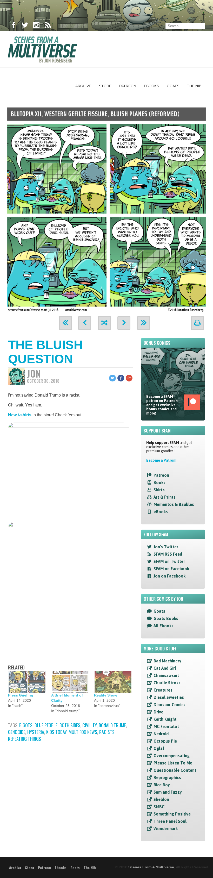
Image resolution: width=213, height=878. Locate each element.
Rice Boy (162, 784)
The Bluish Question (45, 352)
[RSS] (48, 26)
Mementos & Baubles (174, 504)
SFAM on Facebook (171, 568)
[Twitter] (25, 26)
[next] (123, 323)
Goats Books (166, 618)
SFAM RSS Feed (168, 554)
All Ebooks (164, 625)
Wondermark (166, 828)
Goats (173, 86)
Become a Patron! (161, 460)
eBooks (161, 511)
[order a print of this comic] (197, 323)
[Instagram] (36, 26)
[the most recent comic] (143, 323)
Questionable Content (175, 770)
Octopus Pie (165, 741)
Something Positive (172, 814)
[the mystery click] (104, 323)
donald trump (112, 725)
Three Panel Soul (170, 821)
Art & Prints (165, 497)
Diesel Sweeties (169, 697)
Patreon (127, 86)
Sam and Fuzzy (168, 792)
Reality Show (105, 695)
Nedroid (161, 733)
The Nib (194, 86)
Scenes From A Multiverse (151, 867)
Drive (158, 712)
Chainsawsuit (166, 675)
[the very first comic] (65, 323)
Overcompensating (172, 755)
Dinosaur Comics (169, 704)
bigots (25, 725)
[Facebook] (13, 26)
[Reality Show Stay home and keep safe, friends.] (113, 682)
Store (105, 86)
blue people (46, 725)
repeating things (24, 738)
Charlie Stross (167, 682)
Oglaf (159, 748)
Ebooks (151, 86)
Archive (83, 86)
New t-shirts (19, 415)
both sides (69, 725)
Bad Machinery (167, 660)
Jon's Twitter (166, 546)
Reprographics (167, 777)
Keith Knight (165, 719)
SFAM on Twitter (169, 561)
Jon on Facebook (169, 576)
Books (159, 482)
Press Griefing (20, 695)
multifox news (83, 732)
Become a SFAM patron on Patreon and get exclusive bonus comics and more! (162, 404)
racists (107, 732)
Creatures (163, 690)
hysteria (35, 732)
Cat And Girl (165, 668)
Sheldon (161, 799)
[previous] (84, 323)
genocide (16, 732)
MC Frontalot (166, 726)
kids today (56, 732)
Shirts (159, 489)
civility (89, 725)
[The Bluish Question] (106, 208)
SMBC (159, 806)
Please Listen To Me (173, 763)
